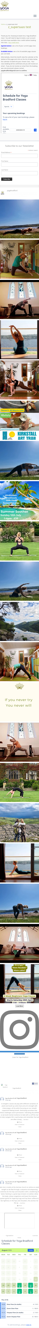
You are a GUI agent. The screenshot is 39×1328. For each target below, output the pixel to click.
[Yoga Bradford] (5, 1086)
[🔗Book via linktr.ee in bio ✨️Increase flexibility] (19, 983)
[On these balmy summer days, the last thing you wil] (19, 581)
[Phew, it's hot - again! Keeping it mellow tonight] (19, 259)
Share (19, 1126)
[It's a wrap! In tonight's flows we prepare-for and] (19, 903)
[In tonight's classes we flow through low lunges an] (19, 661)
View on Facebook (19, 1124)
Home (3, 24)
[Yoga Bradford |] (8, 6)
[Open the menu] (35, 16)
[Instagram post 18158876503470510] (19, 339)
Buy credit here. (13, 42)
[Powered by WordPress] (21, 1235)
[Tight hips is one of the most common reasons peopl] (19, 540)
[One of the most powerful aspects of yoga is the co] (19, 299)
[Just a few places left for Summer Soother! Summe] (19, 500)
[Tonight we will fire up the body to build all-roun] (19, 701)
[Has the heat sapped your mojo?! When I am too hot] (19, 460)
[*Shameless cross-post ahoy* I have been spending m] (19, 420)
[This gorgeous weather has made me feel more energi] (19, 943)
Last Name (4, 170)
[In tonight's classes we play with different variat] (19, 218)
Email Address (6, 152)
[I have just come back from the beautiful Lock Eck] (19, 621)
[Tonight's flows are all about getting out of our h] (19, 742)
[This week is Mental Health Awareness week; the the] (19, 822)
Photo (20, 1122)
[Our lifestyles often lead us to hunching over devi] (19, 862)
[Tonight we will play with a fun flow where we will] (19, 782)
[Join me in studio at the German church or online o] (19, 379)
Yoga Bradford (9, 1098)
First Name (4, 161)
